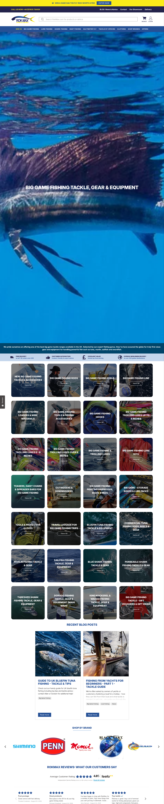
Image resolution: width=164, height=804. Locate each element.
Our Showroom (135, 9)
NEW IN (19, 29)
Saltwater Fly (90, 29)
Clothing (121, 29)
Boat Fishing (75, 29)
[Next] (158, 746)
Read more (44, 715)
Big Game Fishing (31, 29)
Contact (123, 9)
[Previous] (5, 746)
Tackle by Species (107, 29)
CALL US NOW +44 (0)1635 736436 (25, 9)
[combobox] (91, 19)
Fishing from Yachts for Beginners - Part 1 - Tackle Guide (104, 683)
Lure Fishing (46, 29)
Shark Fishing (61, 29)
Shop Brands (134, 29)
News (114, 704)
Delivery (148, 9)
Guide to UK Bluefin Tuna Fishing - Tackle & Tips (56, 682)
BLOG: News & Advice (109, 9)
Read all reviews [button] (99, 780)
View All (28, 385)
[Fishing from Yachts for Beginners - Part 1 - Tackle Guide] (106, 653)
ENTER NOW (104, 3)
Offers (145, 29)
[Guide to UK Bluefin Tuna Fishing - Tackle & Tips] (58, 653)
